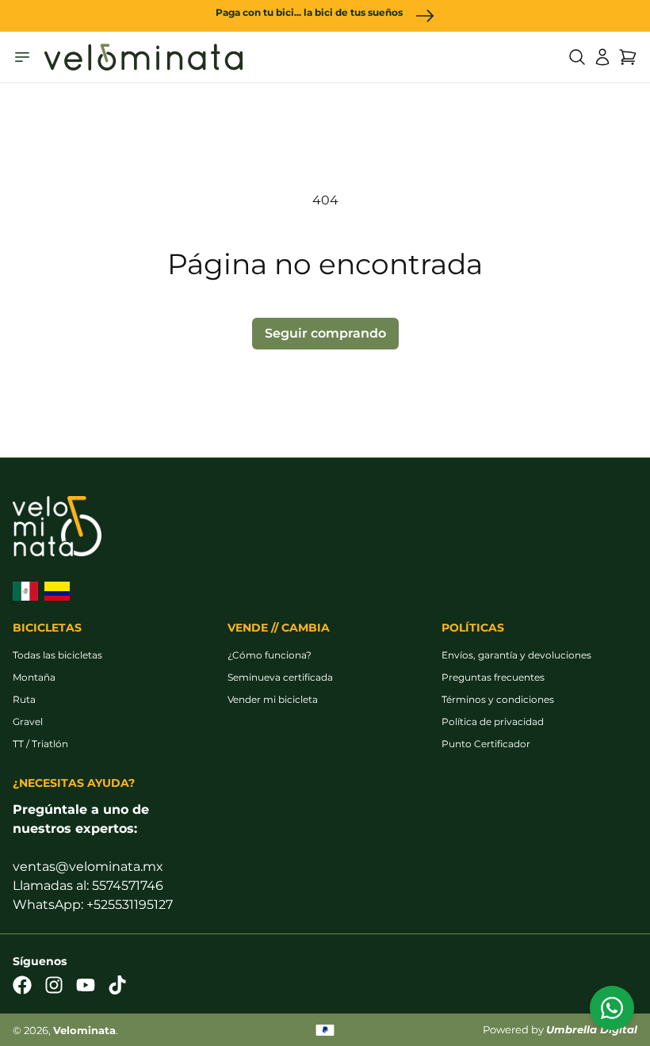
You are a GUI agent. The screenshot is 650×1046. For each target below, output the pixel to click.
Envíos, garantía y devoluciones (516, 655)
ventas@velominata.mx (88, 866)
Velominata (84, 1030)
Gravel (28, 721)
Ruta (24, 699)
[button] (577, 57)
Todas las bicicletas (57, 655)
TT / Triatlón (40, 744)
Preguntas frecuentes (493, 677)
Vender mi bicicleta (273, 699)
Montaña (34, 677)
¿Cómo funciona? (270, 655)
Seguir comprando (325, 333)
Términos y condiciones (498, 699)
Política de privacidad (493, 721)
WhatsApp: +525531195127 (93, 904)
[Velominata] (143, 57)
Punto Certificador (486, 744)
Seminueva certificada (280, 677)
